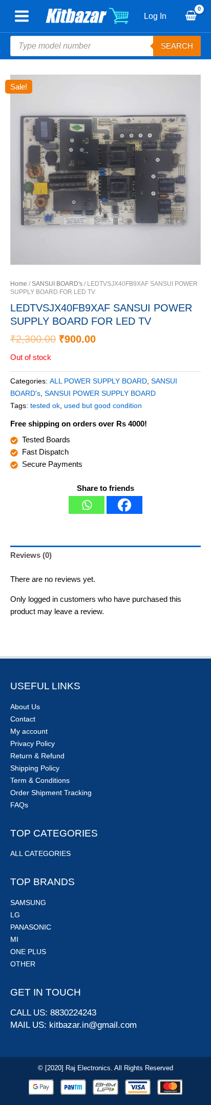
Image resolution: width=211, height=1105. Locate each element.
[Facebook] (124, 505)
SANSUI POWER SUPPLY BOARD (100, 393)
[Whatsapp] (86, 505)
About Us (25, 707)
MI (14, 939)
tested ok (45, 406)
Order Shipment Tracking (51, 792)
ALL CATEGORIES (40, 853)
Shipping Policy (34, 768)
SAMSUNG (28, 902)
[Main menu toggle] (21, 16)
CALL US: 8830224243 (53, 1013)
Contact (22, 719)
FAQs (19, 805)
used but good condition (103, 406)
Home (18, 283)
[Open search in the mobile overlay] (105, 46)
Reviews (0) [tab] (31, 555)
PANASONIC (30, 927)
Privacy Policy (32, 743)
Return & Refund (37, 756)
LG (15, 915)
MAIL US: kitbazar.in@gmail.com (73, 1025)
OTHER (22, 964)
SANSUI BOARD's (57, 283)
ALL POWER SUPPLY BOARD (98, 381)
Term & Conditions (40, 780)
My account (29, 731)
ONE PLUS (28, 952)
